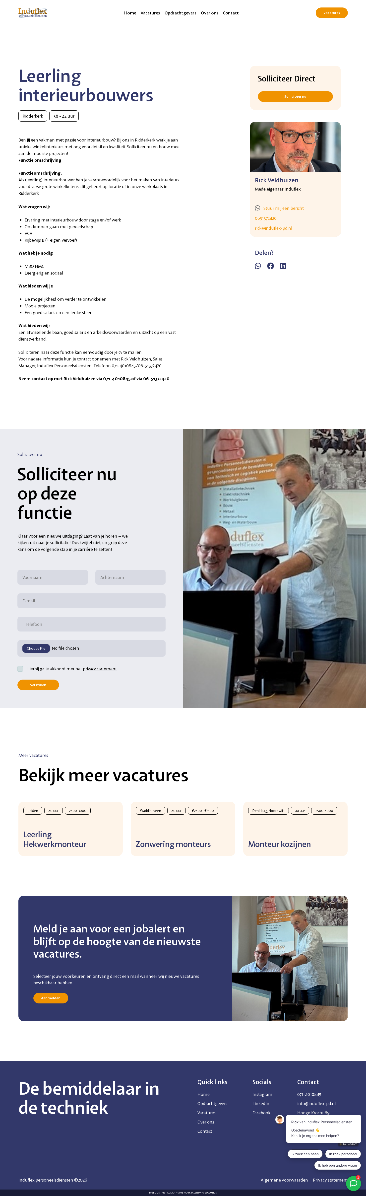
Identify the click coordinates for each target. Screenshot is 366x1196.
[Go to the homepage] (32, 13)
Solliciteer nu (295, 96)
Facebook (261, 1113)
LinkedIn (260, 1103)
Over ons (209, 13)
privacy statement (100, 669)
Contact (231, 13)
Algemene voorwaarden (284, 1180)
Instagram (262, 1094)
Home (130, 13)
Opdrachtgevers (180, 13)
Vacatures (150, 13)
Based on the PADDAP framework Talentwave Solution (183, 1193)
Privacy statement (330, 1180)
